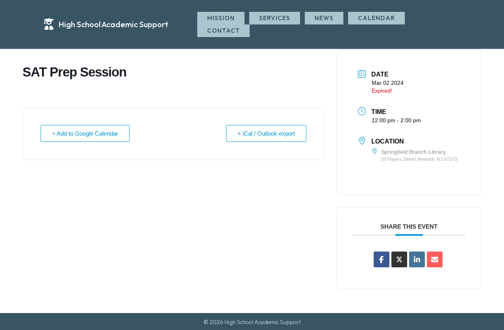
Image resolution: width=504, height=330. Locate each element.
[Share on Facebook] (381, 259)
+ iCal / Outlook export (266, 133)
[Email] (435, 259)
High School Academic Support (113, 24)
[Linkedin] (417, 259)
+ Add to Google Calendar (85, 133)
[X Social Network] (399, 259)
